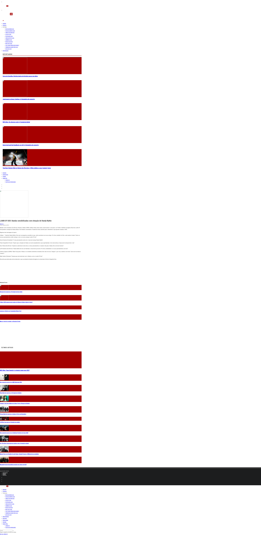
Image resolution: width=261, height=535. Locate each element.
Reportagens (5, 50)
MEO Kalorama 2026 (9, 29)
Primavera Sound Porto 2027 (11, 47)
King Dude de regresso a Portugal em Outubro (10, 393)
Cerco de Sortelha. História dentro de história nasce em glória (20, 76)
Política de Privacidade (10, 182)
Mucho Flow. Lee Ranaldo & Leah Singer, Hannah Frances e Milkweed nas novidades (19, 454)
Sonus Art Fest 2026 (9, 38)
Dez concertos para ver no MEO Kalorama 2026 (11, 382)
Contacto (7, 180)
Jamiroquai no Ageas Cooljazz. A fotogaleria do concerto (19, 99)
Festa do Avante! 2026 (10, 30)
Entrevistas (5, 174)
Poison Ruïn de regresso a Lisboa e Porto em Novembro (13, 414)
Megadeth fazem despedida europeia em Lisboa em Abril (13, 464)
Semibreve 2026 (8, 39)
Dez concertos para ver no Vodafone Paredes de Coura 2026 (14, 432)
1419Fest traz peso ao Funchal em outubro (10, 422)
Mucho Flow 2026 (9, 41)
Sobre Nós (5, 178)
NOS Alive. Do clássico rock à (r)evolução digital (16, 122)
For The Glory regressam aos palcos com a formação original (14, 443)
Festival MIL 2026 (9, 36)
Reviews (4, 172)
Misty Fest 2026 (8, 43)
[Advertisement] (41, 270)
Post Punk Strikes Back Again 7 (12, 45)
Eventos (4, 25)
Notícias (2, 223)
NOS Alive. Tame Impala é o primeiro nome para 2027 (14, 370)
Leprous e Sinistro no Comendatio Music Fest (10, 311)
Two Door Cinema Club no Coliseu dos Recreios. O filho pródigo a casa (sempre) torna (27, 168)
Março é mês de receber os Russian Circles (10, 321)
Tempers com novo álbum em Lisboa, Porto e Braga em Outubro (15, 403)
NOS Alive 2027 (8, 48)
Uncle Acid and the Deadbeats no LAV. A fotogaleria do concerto (21, 145)
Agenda (4, 23)
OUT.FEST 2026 (8, 34)
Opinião (4, 176)
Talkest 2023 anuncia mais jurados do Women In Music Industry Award (16, 302)
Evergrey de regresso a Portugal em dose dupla (11, 291)
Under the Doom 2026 (9, 32)
